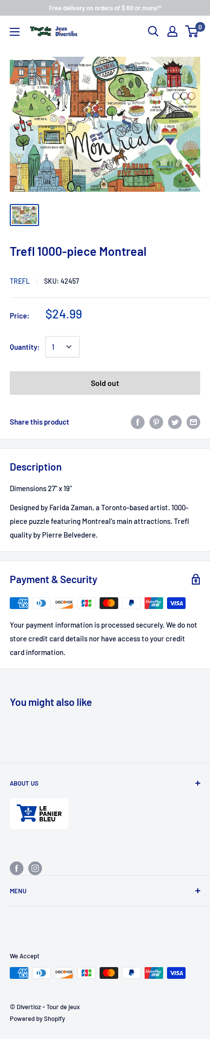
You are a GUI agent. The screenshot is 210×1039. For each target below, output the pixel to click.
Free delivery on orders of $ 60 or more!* (105, 8)
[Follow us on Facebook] (16, 867)
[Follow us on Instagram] (35, 867)
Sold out (105, 382)
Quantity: (25, 346)
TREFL (20, 281)
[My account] (172, 31)
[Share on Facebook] (138, 421)
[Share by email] (193, 421)
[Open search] (153, 31)
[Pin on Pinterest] (156, 421)
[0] (192, 31)
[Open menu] (15, 32)
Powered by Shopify (37, 1018)
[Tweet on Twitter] (175, 421)
